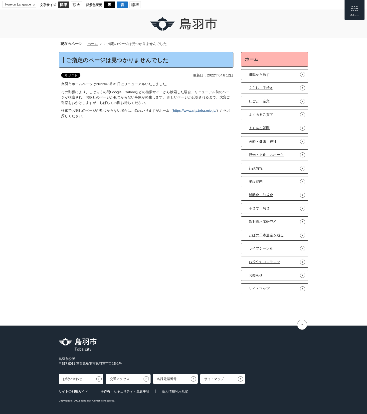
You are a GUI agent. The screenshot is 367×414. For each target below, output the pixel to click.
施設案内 (256, 181)
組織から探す (259, 74)
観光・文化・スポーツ (266, 155)
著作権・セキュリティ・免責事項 (125, 391)
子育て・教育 (259, 208)
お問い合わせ (72, 379)
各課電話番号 (167, 379)
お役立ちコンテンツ (264, 262)
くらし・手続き (261, 88)
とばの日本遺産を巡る (266, 235)
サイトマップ (259, 289)
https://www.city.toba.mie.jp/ (194, 110)
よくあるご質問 (261, 114)
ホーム (92, 44)
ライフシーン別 (261, 248)
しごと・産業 (259, 101)
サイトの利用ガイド (73, 391)
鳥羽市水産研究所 (263, 222)
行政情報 (256, 168)
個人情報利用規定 (175, 391)
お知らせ (256, 275)
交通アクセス (119, 379)
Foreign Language (18, 4)
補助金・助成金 (261, 195)
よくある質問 (259, 128)
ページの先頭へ (302, 325)
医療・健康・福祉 (263, 141)
